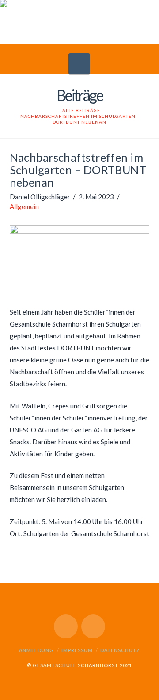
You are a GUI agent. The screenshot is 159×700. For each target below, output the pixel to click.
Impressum (77, 650)
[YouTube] (66, 626)
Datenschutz (120, 650)
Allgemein (24, 206)
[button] (79, 63)
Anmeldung (36, 650)
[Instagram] (93, 626)
